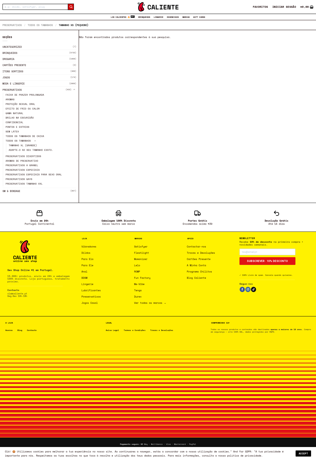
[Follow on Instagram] (247, 289)
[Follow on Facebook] (242, 289)
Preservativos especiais (23, 170)
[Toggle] (74, 90)
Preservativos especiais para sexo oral (34, 174)
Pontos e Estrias (17, 127)
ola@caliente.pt (17, 293)
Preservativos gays (19, 179)
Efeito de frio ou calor (23, 108)
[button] (284, 7)
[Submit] (71, 7)
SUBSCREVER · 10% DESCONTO (267, 261)
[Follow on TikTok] (253, 289)
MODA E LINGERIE (13, 83)
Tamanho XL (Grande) (23, 145)
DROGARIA (8, 59)
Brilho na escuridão (20, 118)
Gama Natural (14, 113)
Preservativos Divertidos (23, 156)
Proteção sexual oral (20, 104)
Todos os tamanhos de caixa (25, 136)
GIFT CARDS (199, 16)
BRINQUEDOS (144, 16)
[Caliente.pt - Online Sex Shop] (158, 7)
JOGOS (6, 77)
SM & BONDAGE (11, 191)
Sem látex (12, 131)
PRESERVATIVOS (12, 25)
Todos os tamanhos (40, 25)
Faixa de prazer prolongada (25, 94)
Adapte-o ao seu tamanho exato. (31, 150)
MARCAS (186, 16)
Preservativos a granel (22, 165)
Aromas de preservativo (22, 160)
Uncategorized (12, 47)
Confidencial (14, 122)
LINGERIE (158, 16)
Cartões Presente (14, 65)
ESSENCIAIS (173, 16)
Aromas (10, 99)
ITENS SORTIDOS (12, 71)
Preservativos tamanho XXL (24, 183)
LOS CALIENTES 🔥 (120, 16)
